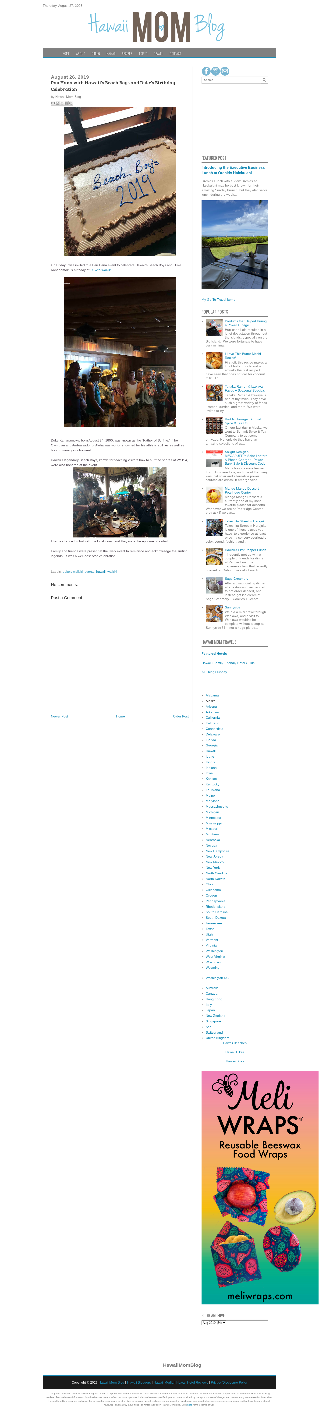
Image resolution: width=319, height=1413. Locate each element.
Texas (210, 929)
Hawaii (110, 53)
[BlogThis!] (57, 103)
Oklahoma (213, 890)
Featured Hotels (214, 653)
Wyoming (213, 967)
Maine (210, 795)
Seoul (210, 1027)
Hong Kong (214, 999)
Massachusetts (217, 806)
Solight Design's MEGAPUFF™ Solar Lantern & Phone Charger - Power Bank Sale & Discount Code (246, 457)
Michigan (212, 812)
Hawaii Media (164, 1382)
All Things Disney (214, 672)
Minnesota (213, 818)
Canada (211, 993)
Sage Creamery (236, 578)
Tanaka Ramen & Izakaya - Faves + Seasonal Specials (245, 388)
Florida (211, 740)
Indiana (211, 768)
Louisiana (213, 790)
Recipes (127, 53)
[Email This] (53, 103)
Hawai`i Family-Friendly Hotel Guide (228, 663)
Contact (175, 53)
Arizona (211, 706)
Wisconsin (213, 962)
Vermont (212, 940)
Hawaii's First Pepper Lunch (245, 550)
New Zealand (215, 1015)
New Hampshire (217, 851)
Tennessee (214, 923)
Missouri (212, 828)
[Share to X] (62, 103)
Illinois (210, 762)
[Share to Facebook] (66, 103)
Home (66, 53)
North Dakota (215, 879)
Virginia (211, 945)
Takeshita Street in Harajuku (245, 521)
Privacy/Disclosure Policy (229, 1382)
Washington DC (217, 978)
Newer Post (59, 716)
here (189, 1404)
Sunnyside (232, 607)
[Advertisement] (216, 119)
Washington (214, 951)
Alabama (212, 695)
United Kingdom (217, 1038)
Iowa (209, 773)
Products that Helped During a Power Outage (246, 323)
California (213, 717)
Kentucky (212, 784)
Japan (210, 1010)
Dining (96, 53)
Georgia (212, 745)
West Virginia (215, 956)
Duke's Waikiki (100, 270)
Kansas (211, 779)
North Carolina (216, 873)
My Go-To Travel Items (218, 299)
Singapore (213, 1021)
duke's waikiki (73, 571)
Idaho (210, 756)
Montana (212, 834)
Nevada (211, 845)
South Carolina (217, 912)
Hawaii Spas (235, 1061)
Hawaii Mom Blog (111, 1382)
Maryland (213, 801)
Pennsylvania (215, 901)
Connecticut (214, 729)
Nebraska (213, 840)
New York (213, 867)
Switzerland (214, 1032)
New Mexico (215, 862)
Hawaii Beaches (235, 1043)
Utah (209, 934)
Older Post (181, 716)
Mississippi (214, 823)
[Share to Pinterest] (70, 103)
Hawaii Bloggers (139, 1382)
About (80, 53)
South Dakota (216, 917)
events (89, 571)
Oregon (211, 895)
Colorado (212, 723)
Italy (209, 1005)
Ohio (209, 884)
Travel (158, 53)
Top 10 (143, 53)
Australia (212, 988)
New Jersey (214, 856)
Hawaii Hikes (234, 1052)
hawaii (101, 571)
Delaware (213, 734)
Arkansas (213, 712)
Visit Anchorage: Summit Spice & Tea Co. (243, 421)
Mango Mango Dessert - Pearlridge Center (243, 490)
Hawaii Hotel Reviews (192, 1382)
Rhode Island (215, 906)
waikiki (112, 571)
